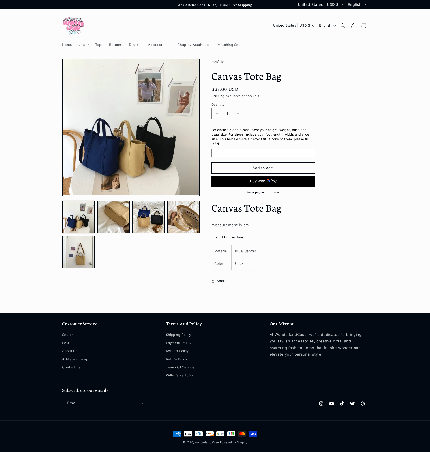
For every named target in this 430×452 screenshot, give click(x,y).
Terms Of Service (180, 367)
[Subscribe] (141, 403)
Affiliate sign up (75, 359)
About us (69, 351)
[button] (135, 45)
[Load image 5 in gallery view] (78, 252)
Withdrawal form (179, 375)
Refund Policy (177, 351)
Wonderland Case (207, 442)
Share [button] (221, 281)
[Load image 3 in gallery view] (148, 217)
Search (68, 335)
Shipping (217, 96)
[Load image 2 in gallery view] (113, 217)
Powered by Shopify (233, 442)
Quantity (217, 104)
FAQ (65, 343)
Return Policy (177, 359)
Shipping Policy (178, 335)
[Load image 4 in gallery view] (183, 217)
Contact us (71, 367)
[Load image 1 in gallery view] (78, 217)
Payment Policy (178, 343)
